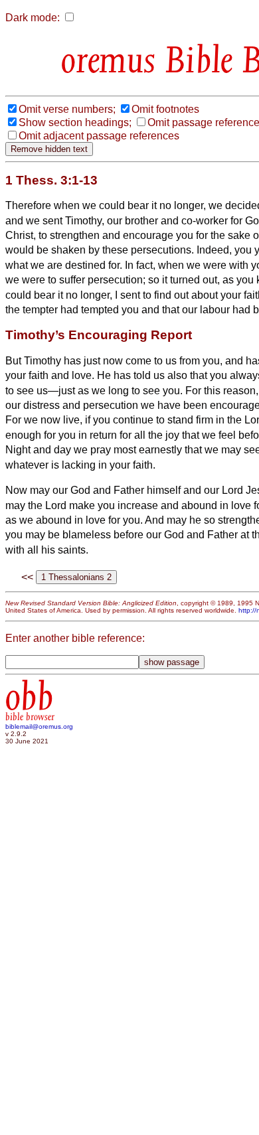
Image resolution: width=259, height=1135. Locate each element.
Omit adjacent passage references (99, 135)
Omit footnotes (165, 109)
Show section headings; (75, 122)
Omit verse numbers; (67, 109)
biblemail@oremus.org (39, 726)
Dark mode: (32, 17)
